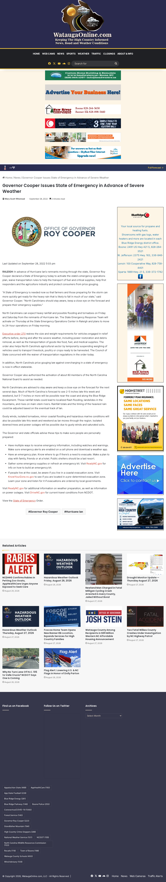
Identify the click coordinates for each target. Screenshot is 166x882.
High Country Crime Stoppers (20, 832)
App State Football (15, 793)
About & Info (125, 53)
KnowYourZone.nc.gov (21, 476)
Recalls (10, 850)
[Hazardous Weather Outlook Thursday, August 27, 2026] (20, 616)
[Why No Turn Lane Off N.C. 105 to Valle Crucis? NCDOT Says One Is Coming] (20, 658)
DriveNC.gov (37, 492)
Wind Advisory (13, 862)
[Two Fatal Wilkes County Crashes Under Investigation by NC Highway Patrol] (145, 616)
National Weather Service (18, 837)
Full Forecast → (155, 167)
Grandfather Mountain (16, 826)
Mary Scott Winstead (15, 199)
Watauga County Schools (18, 856)
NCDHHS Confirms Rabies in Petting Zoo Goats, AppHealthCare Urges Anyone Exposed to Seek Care (20, 582)
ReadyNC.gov (94, 463)
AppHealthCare (40, 787)
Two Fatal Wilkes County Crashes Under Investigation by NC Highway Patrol (144, 633)
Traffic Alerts (155, 876)
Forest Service (13, 815)
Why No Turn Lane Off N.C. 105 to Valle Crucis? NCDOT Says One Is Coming (19, 675)
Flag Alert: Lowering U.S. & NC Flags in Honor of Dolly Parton (61, 672)
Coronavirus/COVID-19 (18, 809)
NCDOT (43, 837)
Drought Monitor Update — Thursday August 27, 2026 (143, 579)
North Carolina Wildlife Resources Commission (25, 844)
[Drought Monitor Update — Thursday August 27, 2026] (145, 564)
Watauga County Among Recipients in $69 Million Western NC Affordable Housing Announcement (100, 634)
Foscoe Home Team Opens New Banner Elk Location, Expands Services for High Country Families (60, 634)
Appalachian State (15, 787)
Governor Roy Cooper (44, 511)
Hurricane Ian (74, 511)
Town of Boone (29, 850)
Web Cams (48, 53)
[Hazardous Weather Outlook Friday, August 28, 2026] (62, 564)
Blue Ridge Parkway (16, 804)
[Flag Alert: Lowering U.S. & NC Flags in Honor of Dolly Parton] (62, 657)
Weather (83, 53)
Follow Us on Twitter (56, 706)
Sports (71, 53)
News (60, 53)
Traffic (96, 53)
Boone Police (41, 804)
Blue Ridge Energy (15, 798)
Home (36, 53)
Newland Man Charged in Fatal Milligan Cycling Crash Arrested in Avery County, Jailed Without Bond (103, 592)
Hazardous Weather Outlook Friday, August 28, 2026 (61, 579)
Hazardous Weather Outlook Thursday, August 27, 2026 (19, 631)
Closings (109, 53)
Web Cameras (138, 876)
